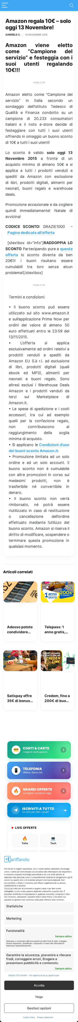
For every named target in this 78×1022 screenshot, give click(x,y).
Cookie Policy (29, 1017)
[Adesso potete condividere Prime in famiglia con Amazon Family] (20, 584)
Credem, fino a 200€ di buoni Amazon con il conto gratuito (57, 698)
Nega (39, 997)
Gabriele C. (13, 34)
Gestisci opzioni (39, 1008)
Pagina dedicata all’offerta (30, 232)
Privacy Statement (45, 1017)
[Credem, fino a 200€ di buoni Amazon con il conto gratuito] (58, 653)
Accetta (39, 985)
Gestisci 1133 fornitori (17, 975)
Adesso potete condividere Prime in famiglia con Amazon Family (20, 630)
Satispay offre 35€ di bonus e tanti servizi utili (20, 698)
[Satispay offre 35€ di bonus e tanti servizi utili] (20, 653)
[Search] (72, 5)
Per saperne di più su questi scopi (44, 975)
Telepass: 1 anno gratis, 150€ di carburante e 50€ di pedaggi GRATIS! (56, 630)
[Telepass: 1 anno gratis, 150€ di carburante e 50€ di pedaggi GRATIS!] (58, 584)
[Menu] (5, 5)
